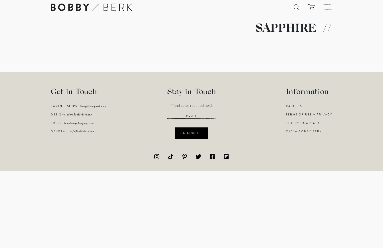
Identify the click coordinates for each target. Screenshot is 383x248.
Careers (294, 106)
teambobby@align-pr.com (79, 123)
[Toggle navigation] (328, 7)
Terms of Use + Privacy (309, 115)
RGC (304, 123)
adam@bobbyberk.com (79, 115)
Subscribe (191, 133)
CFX (316, 123)
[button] (296, 7)
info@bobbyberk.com (82, 131)
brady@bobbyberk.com (93, 106)
